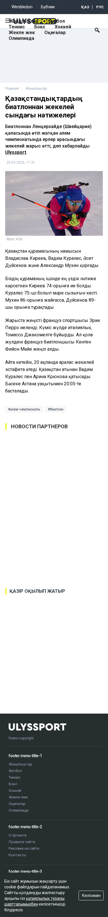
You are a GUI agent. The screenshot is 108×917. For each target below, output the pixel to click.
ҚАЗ (85, 7)
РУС (100, 7)
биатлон (56, 409)
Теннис (17, 27)
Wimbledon (22, 6)
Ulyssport (15, 152)
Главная (12, 89)
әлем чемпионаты (25, 409)
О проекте (17, 835)
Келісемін (91, 895)
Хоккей (63, 27)
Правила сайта (22, 842)
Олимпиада (21, 38)
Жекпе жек (22, 32)
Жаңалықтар (23, 21)
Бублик (48, 6)
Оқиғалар (55, 32)
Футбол (56, 21)
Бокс (39, 27)
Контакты (17, 855)
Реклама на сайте (24, 848)
